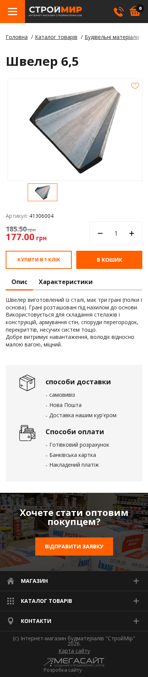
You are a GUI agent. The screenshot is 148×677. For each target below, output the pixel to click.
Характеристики (66, 282)
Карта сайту (74, 651)
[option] (42, 192)
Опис (19, 282)
